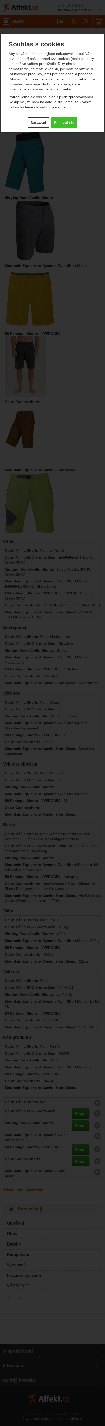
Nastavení (38, 122)
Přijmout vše (64, 122)
